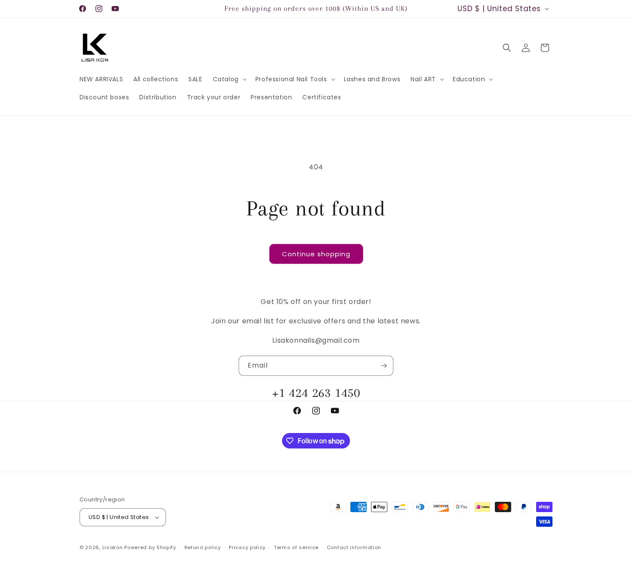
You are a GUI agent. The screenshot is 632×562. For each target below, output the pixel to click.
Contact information (354, 547)
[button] (229, 79)
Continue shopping (316, 253)
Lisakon (112, 547)
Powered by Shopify (150, 547)
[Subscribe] (383, 366)
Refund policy (202, 547)
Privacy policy (247, 547)
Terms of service (296, 547)
